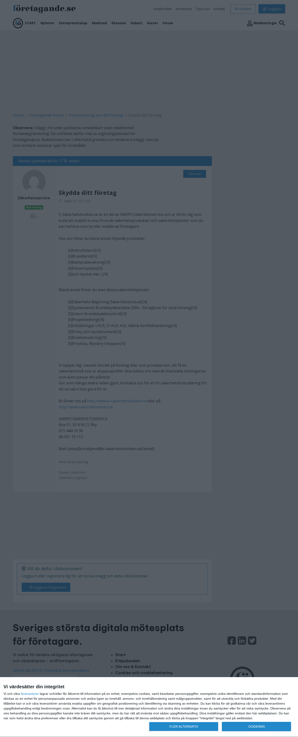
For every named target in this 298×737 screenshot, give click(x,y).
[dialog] (149, 707)
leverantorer (30, 693)
